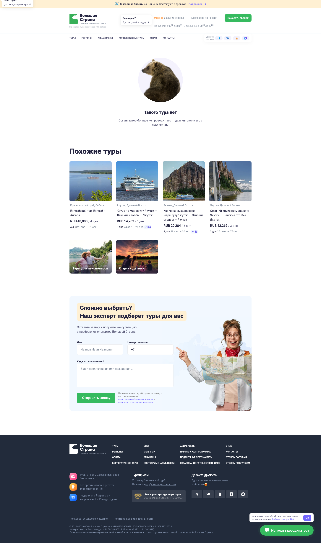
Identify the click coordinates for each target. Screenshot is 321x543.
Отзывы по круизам (238, 463)
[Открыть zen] (231, 494)
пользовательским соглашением (135, 402)
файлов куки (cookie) (283, 519)
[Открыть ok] (220, 494)
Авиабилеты (105, 38)
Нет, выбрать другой (20, 4)
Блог (146, 446)
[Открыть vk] (208, 494)
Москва (158, 17)
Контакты (168, 38)
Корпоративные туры (131, 38)
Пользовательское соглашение (88, 518)
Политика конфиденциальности (133, 518)
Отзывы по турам (236, 457)
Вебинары (150, 457)
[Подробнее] (101, 489)
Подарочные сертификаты (196, 457)
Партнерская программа (195, 451)
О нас (153, 38)
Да (5, 4)
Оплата (116, 457)
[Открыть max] (243, 494)
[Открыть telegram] (197, 494)
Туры (72, 38)
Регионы (87, 38)
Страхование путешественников (200, 463)
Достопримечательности (159, 463)
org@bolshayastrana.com (160, 484)
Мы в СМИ (149, 451)
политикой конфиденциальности (136, 399)
